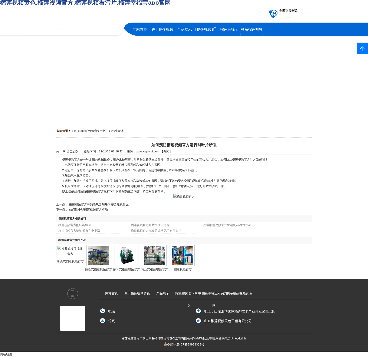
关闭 (166, 151)
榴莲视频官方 (183, 269)
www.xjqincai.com (148, 151)
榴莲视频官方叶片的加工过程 (150, 225)
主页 (74, 131)
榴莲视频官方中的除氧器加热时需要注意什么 (99, 204)
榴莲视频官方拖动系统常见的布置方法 (156, 230)
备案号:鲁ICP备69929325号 (185, 344)
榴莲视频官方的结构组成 (74, 225)
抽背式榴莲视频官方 (126, 269)
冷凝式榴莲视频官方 (70, 261)
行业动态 (118, 131)
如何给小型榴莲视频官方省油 (88, 209)
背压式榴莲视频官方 (154, 269)
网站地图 (240, 338)
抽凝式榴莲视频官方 (98, 269)
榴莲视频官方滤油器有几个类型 (79, 230)
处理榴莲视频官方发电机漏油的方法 (227, 225)
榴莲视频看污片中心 (94, 131)
